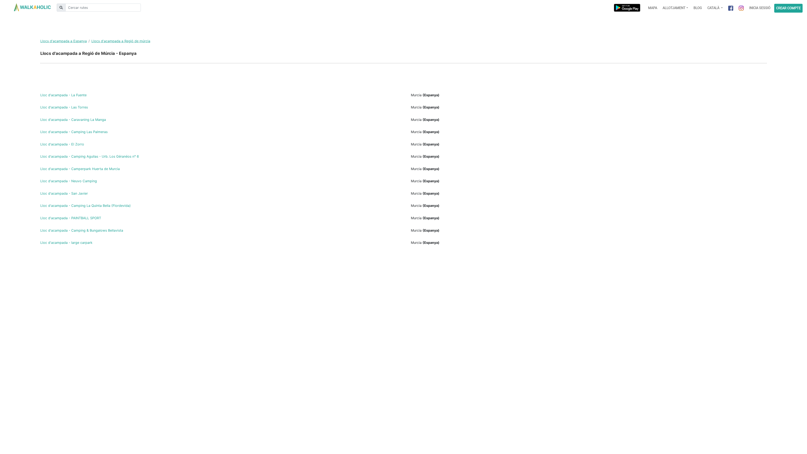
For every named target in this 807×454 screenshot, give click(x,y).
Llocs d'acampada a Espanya (63, 41)
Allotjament (674, 8)
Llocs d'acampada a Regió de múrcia (120, 41)
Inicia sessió (759, 8)
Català (713, 8)
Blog (698, 8)
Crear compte (788, 8)
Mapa (652, 8)
